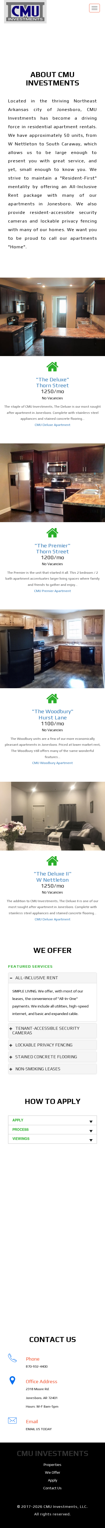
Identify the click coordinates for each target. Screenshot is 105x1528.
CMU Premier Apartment (52, 591)
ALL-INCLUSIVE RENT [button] (36, 977)
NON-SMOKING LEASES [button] (37, 1068)
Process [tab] (20, 1129)
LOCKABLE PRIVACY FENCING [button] (43, 1045)
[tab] (52, 978)
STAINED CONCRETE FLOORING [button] (46, 1056)
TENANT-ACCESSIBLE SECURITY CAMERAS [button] (45, 1031)
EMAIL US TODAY (39, 1429)
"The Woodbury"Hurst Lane (53, 714)
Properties (52, 1464)
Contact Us (52, 1488)
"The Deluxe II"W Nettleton (53, 876)
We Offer (52, 1472)
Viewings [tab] (20, 1138)
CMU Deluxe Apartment (52, 425)
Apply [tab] (17, 1120)
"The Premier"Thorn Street (52, 548)
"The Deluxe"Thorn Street (52, 382)
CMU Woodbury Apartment (52, 763)
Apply (52, 1480)
